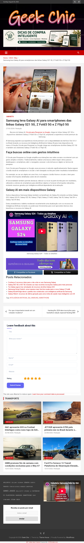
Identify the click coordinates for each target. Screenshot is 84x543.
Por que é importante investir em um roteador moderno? (22, 311)
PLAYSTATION (10, 495)
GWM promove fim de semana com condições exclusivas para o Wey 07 (22, 464)
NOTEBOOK (36, 491)
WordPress (70, 537)
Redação (19, 128)
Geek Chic (25, 537)
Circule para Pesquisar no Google (38, 132)
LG (30, 491)
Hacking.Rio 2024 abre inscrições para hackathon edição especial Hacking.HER (61, 311)
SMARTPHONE (44, 298)
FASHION (6, 486)
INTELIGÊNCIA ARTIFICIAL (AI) (20, 298)
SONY (34, 495)
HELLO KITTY (19, 491)
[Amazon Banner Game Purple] (42, 259)
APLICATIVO (6, 482)
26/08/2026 (9, 433)
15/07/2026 (9, 469)
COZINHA (20, 482)
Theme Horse (44, 537)
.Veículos (9, 422)
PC (4, 495)
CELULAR (14, 482)
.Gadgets (10, 116)
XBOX (18, 499)
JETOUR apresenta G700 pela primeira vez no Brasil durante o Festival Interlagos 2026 (59, 430)
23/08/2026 (48, 433)
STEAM (13, 499)
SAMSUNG (34, 298)
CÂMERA (27, 482)
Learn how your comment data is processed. (48, 394)
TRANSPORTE (12, 398)
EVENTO (33, 482)
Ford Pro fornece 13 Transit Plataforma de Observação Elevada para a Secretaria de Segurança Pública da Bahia (61, 467)
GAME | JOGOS (9, 491)
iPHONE (26, 491)
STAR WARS (6, 499)
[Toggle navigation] (6, 52)
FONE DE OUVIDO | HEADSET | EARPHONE (21, 486)
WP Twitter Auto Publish (33, 542)
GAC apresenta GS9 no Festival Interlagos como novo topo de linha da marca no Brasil (22, 430)
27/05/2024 (10, 128)
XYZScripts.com (53, 542)
